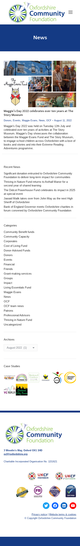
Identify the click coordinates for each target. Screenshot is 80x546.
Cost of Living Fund (15, 245)
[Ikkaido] (58, 378)
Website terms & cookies (62, 514)
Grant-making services (18, 273)
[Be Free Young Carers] (22, 378)
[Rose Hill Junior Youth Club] (10, 390)
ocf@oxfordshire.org (16, 454)
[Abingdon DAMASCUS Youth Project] (10, 378)
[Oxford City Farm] (22, 390)
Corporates (10, 241)
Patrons (8, 310)
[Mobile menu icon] (70, 12)
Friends (8, 269)
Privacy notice (39, 514)
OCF (48, 120)
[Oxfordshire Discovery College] (70, 378)
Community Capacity (16, 236)
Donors (7, 120)
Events (16, 120)
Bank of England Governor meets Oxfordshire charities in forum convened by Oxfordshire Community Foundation (38, 208)
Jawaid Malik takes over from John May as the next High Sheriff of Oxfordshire (38, 200)
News (42, 120)
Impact (8, 282)
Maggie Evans (29, 120)
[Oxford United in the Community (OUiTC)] (46, 378)
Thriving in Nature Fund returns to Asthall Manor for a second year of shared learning (36, 183)
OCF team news (14, 306)
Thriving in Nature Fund (18, 319)
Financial (9, 264)
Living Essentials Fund (17, 287)
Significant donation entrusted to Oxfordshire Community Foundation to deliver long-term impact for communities (38, 175)
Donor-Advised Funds (17, 250)
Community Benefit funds (19, 231)
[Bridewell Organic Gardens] (34, 378)
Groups (8, 278)
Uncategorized (12, 324)
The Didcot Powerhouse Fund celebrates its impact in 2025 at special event (39, 191)
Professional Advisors (17, 315)
